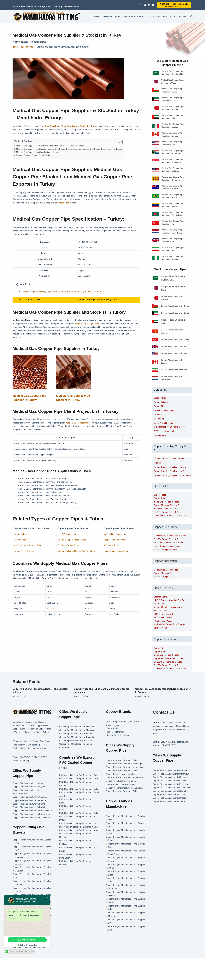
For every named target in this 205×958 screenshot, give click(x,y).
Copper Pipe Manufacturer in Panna (29, 804)
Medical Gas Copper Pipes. (78, 423)
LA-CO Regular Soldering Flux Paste (170, 600)
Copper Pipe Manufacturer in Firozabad (170, 784)
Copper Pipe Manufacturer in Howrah (169, 791)
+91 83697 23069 (32, 299)
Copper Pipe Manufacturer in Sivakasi (76, 726)
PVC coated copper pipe (165, 431)
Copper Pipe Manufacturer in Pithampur (171, 774)
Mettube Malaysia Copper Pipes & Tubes (76, 551)
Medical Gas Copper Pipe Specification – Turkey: (37, 152)
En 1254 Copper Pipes (67, 534)
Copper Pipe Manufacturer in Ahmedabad (125, 767)
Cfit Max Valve (160, 597)
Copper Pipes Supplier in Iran (174, 370)
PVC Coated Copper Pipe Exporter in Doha (78, 789)
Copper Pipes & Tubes (24, 551)
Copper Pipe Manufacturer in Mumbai (170, 770)
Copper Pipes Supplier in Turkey (175, 339)
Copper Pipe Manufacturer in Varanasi (30, 797)
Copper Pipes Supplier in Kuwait (175, 313)
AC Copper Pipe (110, 545)
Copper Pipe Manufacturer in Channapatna (172, 787)
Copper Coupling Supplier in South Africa (172, 475)
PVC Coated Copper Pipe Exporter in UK (78, 823)
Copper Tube (63, 203)
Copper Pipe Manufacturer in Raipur (122, 791)
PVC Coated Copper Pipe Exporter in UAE (78, 778)
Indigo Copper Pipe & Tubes (166, 502)
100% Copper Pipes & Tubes (167, 546)
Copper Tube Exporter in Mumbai (121, 781)
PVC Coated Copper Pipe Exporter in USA (78, 827)
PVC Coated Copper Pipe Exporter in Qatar (79, 775)
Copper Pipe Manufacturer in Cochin (169, 780)
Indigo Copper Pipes (115, 732)
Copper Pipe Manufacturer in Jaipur (169, 794)
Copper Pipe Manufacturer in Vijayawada (31, 817)
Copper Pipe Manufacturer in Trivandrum (77, 737)
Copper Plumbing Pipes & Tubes (168, 505)
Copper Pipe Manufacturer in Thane (169, 801)
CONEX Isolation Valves (165, 614)
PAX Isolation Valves (163, 621)
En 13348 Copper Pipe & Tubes (168, 508)
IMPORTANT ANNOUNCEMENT (169, 427)
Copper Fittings (161, 402)
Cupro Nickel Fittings (163, 423)
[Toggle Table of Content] (119, 141)
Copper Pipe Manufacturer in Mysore (29, 786)
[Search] (191, 16)
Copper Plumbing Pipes (114, 540)
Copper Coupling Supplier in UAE (169, 471)
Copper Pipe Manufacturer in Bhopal (169, 798)
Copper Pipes (40, 42)
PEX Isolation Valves (163, 617)
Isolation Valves (161, 610)
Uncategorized (160, 435)
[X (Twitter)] (145, 5)
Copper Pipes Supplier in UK (173, 346)
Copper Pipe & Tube (134, 16)
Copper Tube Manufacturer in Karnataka (124, 788)
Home (97, 16)
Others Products (159, 16)
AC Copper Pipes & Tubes (166, 549)
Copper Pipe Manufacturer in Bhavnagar (124, 763)
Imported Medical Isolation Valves (169, 607)
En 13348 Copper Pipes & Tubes (168, 542)
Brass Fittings (160, 398)
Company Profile (112, 16)
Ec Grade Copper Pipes (68, 545)
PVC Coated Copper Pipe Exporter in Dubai (79, 813)
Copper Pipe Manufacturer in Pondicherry (31, 814)
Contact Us (180, 16)
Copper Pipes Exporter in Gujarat (121, 784)
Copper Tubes (20, 534)
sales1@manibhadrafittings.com (101, 299)
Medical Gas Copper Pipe (115, 534)
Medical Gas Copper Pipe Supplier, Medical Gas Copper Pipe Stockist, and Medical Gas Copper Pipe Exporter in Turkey (69, 149)
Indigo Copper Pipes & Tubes (116, 551)
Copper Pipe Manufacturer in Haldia (75, 740)
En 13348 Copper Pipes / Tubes (71, 540)
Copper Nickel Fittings (164, 410)
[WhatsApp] (153, 5)
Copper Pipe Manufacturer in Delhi (121, 760)
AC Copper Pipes (162, 576)
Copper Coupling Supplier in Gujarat (170, 467)
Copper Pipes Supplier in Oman (175, 306)
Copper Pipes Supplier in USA (174, 353)
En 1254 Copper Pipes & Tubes (168, 512)
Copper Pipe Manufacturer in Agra (28, 783)
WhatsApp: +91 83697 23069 (66, 6)
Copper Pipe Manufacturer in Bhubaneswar (32, 810)
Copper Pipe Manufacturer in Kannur (75, 733)
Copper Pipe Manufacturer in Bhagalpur (77, 730)
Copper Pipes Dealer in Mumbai (120, 774)
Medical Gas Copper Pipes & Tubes (170, 515)
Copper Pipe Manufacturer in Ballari (29, 807)
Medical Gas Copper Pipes (87, 323)
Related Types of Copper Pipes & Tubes (33, 155)
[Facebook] (140, 5)
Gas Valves (159, 604)
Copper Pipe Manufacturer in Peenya (29, 800)
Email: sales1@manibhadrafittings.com (31, 6)
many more (41, 748)
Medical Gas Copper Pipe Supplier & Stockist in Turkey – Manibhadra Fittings (50, 146)
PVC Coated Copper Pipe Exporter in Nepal (79, 830)
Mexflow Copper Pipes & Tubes (28, 545)
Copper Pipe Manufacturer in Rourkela (170, 777)
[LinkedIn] (149, 5)
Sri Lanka (51, 608)
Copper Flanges (161, 406)
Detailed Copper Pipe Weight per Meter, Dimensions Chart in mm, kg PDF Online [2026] (61, 291)
